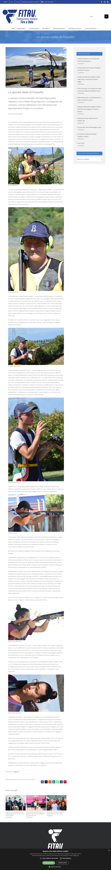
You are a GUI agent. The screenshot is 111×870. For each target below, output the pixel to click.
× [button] (109, 850)
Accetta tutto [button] (48, 863)
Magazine (16, 772)
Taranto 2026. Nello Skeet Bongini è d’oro (89, 127)
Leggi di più (76, 855)
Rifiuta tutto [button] (62, 863)
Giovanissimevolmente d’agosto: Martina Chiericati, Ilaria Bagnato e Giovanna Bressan (36, 802)
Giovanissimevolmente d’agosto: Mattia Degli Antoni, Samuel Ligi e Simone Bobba (15, 802)
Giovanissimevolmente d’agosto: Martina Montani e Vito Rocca (56, 802)
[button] (7, 806)
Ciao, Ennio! (81, 143)
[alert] (55, 859)
